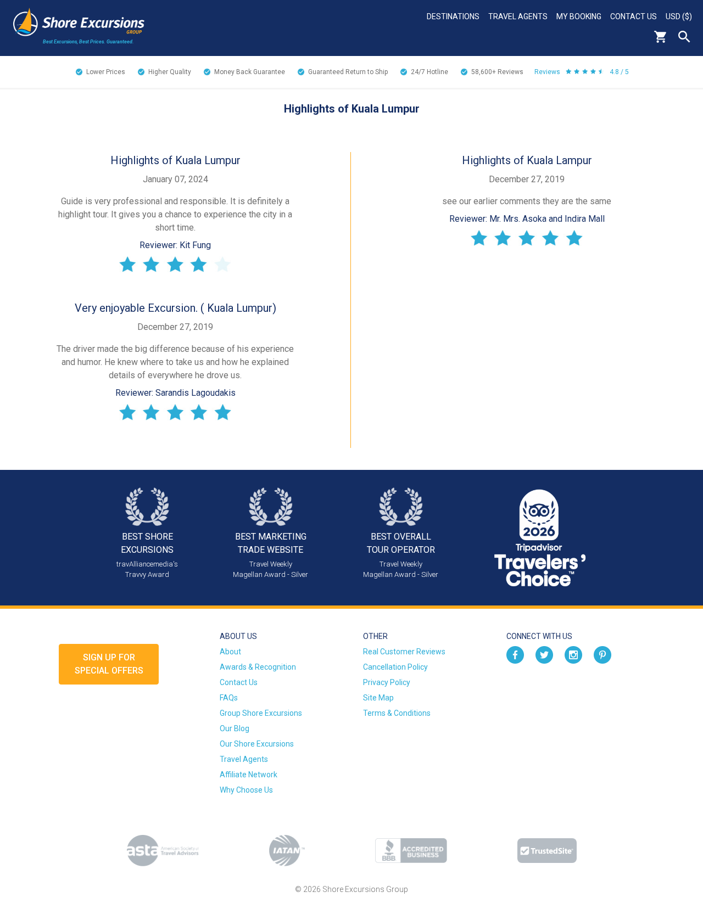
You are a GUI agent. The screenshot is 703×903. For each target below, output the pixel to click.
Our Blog (234, 728)
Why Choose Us (246, 790)
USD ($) (679, 16)
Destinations (453, 16)
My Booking (578, 16)
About (230, 651)
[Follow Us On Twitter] (544, 654)
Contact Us (633, 16)
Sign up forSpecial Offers (109, 664)
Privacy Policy (386, 682)
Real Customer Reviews (404, 651)
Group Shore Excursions (261, 713)
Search (684, 36)
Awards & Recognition (258, 667)
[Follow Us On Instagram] (573, 654)
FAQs (229, 697)
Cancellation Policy (395, 667)
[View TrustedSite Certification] (547, 850)
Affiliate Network (248, 774)
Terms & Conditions (397, 713)
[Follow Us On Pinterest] (602, 654)
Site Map (378, 697)
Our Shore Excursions (257, 743)
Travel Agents (518, 16)
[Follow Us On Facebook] (515, 654)
